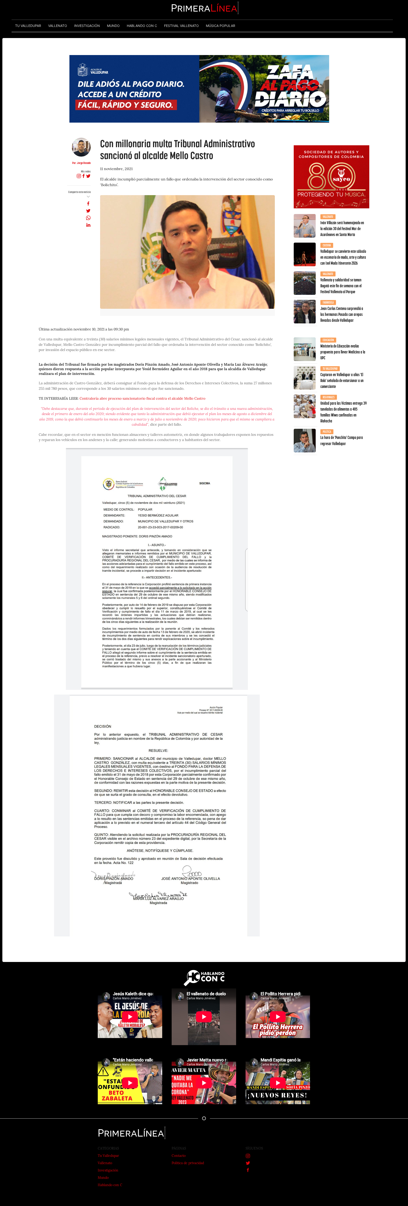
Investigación (108, 1170)
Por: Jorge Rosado (81, 163)
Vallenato (105, 1163)
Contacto (179, 1156)
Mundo (103, 1178)
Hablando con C (110, 1185)
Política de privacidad (188, 1163)
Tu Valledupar (108, 1156)
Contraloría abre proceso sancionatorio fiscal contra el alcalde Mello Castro (142, 399)
